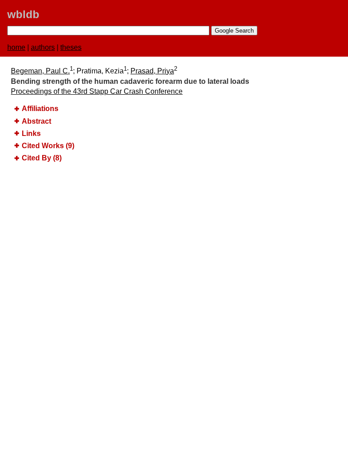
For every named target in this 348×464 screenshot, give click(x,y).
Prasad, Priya (152, 71)
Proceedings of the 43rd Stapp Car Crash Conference (97, 91)
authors (43, 47)
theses (71, 47)
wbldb (23, 14)
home (16, 47)
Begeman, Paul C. (40, 71)
